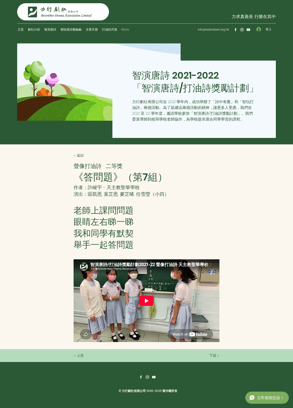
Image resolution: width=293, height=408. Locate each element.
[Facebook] (235, 30)
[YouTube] (248, 30)
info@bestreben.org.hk (213, 29)
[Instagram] (242, 30)
